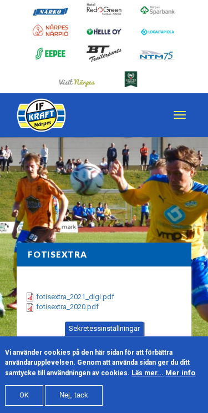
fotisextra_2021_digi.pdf (75, 297)
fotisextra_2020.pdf (67, 307)
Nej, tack (73, 395)
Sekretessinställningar (104, 328)
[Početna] (41, 115)
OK (24, 395)
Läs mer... (147, 373)
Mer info (180, 373)
